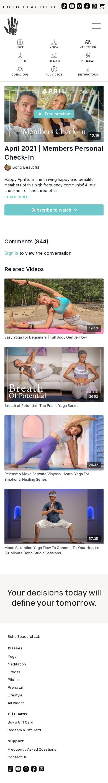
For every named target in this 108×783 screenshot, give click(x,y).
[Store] (102, 6)
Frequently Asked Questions (32, 749)
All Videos (16, 703)
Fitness (14, 672)
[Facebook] (87, 6)
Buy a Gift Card (20, 722)
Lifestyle (15, 695)
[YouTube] (72, 6)
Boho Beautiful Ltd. (24, 636)
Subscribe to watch (51, 210)
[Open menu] (96, 26)
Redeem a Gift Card (24, 730)
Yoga (12, 656)
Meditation (17, 664)
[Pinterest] (94, 6)
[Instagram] (79, 6)
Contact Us (17, 757)
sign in (11, 253)
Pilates (14, 680)
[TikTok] (64, 6)
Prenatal (15, 687)
